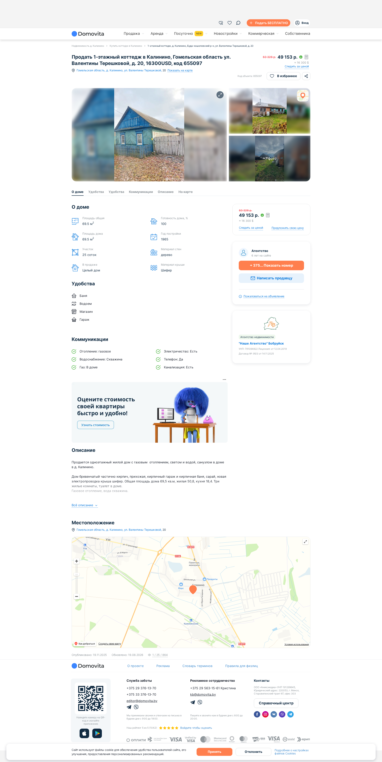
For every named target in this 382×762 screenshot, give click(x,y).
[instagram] (265, 714)
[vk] (274, 714)
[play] (97, 733)
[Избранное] (229, 22)
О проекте (135, 666)
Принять (214, 752)
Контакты (261, 681)
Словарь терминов (197, 666)
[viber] (282, 714)
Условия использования (297, 644)
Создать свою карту (109, 643)
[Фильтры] (220, 22)
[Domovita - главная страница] (88, 34)
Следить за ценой (297, 66)
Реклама (163, 666)
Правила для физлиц (241, 666)
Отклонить (253, 752)
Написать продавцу (274, 278)
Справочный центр (276, 703)
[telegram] (290, 714)
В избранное (287, 76)
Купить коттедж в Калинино (126, 45)
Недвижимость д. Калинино (88, 45)
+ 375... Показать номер (271, 265)
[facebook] (257, 714)
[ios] (84, 733)
